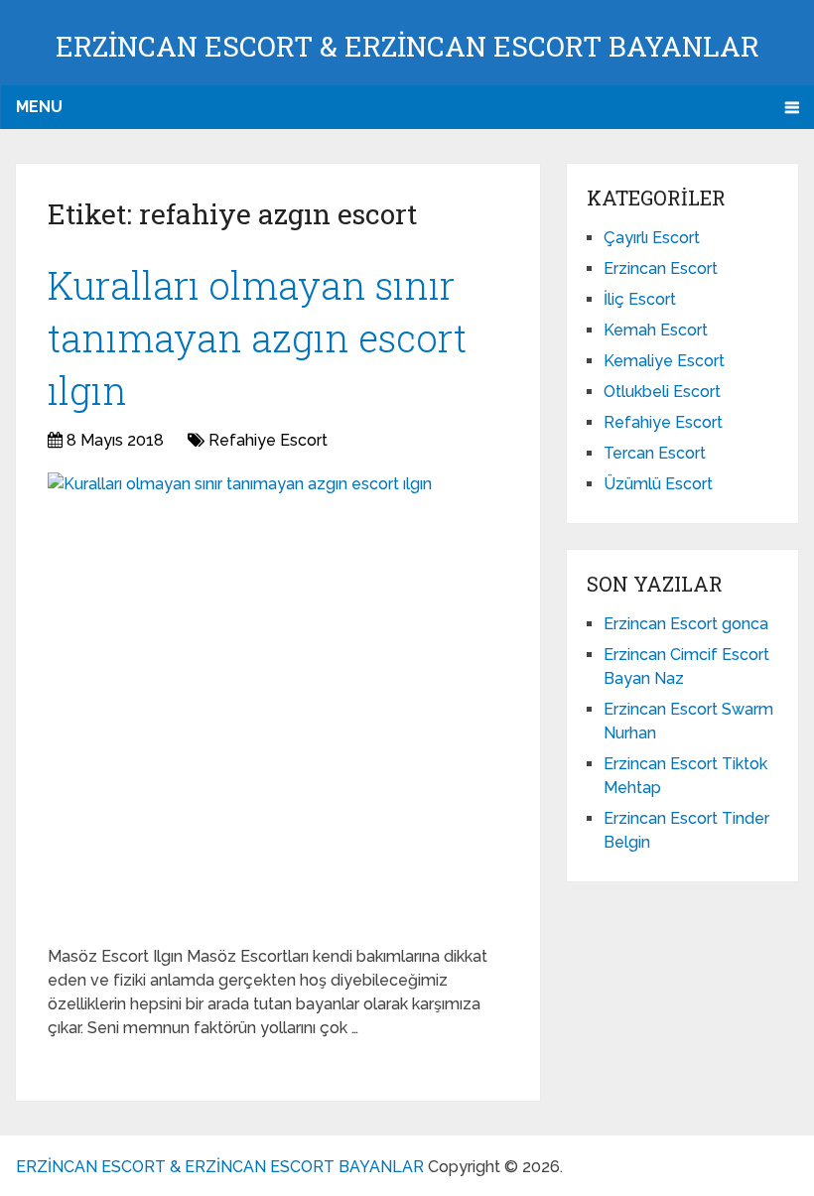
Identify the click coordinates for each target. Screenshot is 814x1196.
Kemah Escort (656, 330)
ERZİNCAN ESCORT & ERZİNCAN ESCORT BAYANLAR (407, 46)
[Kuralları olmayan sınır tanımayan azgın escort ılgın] (240, 701)
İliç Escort (640, 299)
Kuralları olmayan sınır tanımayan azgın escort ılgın (257, 337)
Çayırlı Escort (652, 237)
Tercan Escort (655, 453)
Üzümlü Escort (658, 483)
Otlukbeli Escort (662, 391)
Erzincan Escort (661, 268)
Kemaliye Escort (664, 360)
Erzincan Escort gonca (686, 623)
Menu (39, 106)
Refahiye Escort (268, 440)
